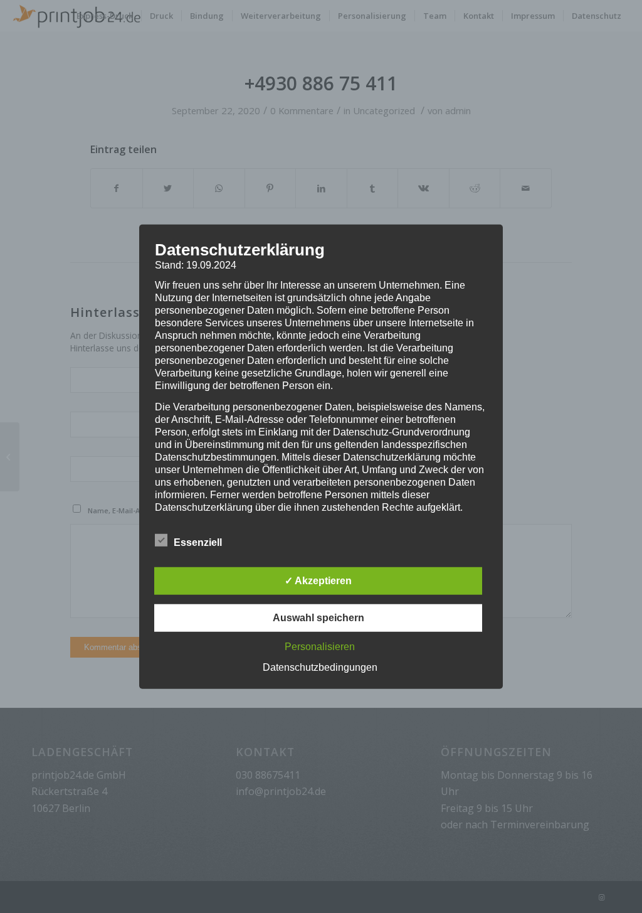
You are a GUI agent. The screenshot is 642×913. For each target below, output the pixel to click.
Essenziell (198, 542)
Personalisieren (320, 646)
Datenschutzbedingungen (320, 667)
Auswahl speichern (318, 617)
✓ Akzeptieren (318, 580)
